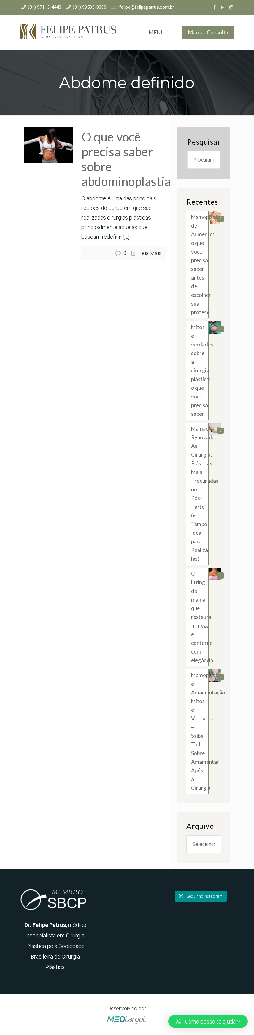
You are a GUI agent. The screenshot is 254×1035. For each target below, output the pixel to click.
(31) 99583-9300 (89, 7)
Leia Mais (150, 253)
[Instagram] (231, 7)
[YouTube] (223, 7)
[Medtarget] (127, 1023)
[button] (208, 1021)
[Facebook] (214, 7)
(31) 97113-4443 (44, 7)
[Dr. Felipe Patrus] (68, 32)
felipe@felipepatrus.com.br (146, 7)
